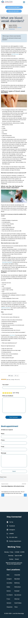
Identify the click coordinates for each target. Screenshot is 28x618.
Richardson (17, 587)
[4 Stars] (4, 379)
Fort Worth (10, 595)
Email (2, 446)
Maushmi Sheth (4, 483)
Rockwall (16, 591)
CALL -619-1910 (14, 11)
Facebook (12, 526)
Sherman (16, 599)
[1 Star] (1, 379)
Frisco (8, 599)
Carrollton (9, 583)
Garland (9, 603)
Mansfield (17, 579)
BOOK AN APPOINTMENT (13, 7)
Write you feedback (7, 395)
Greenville (17, 575)
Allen (8, 575)
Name (2, 433)
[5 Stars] (5, 379)
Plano (16, 607)
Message (3, 453)
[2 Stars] (2, 379)
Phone (3, 440)
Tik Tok (11, 522)
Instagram (12, 529)
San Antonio (17, 595)
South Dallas (17, 603)
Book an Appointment (15, 541)
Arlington (9, 579)
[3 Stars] (3, 379)
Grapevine (9, 607)
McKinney (17, 583)
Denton (9, 591)
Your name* (5, 384)
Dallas (8, 587)
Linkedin (11, 533)
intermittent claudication (7, 262)
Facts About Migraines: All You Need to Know (12, 486)
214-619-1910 (13, 537)
